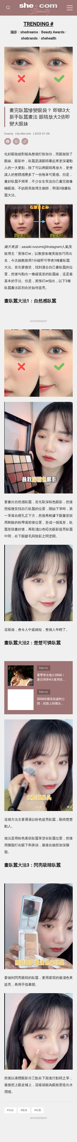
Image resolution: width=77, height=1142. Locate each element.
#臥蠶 (37, 1110)
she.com (25, 133)
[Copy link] (24, 141)
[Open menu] (70, 8)
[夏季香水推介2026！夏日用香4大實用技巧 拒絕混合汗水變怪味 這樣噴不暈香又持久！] (21, 675)
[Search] (8, 8)
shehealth (48, 38)
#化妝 (10, 1110)
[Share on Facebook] (7, 141)
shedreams (29, 32)
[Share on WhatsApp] (16, 141)
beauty (8, 133)
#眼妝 (24, 1110)
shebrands (29, 38)
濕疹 (13, 32)
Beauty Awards (53, 32)
